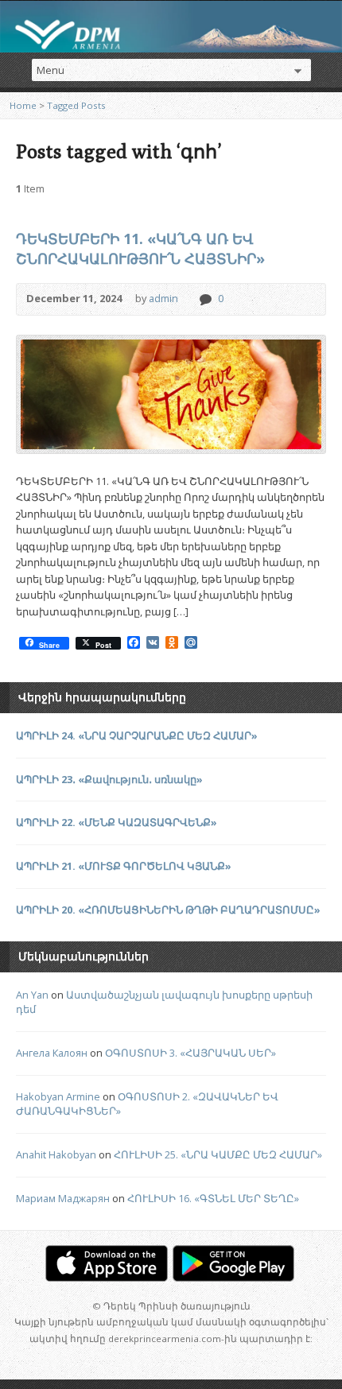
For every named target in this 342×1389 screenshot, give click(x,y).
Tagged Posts (76, 105)
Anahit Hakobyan (56, 1154)
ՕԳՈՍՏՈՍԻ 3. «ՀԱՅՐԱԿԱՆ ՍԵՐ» (190, 1053)
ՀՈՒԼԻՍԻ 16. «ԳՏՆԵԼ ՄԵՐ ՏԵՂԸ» (213, 1198)
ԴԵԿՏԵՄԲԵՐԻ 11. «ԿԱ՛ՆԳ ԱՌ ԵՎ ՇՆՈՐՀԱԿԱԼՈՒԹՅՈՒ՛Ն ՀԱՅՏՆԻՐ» (140, 248)
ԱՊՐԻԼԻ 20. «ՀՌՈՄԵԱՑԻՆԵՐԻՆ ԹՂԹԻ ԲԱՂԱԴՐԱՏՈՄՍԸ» (168, 909)
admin (163, 298)
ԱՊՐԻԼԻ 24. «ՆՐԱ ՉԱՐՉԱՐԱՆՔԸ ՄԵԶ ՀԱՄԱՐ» (137, 735)
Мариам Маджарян (63, 1198)
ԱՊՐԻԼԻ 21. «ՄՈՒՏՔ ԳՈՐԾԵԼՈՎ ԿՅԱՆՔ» (123, 866)
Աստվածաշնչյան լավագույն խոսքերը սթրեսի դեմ (164, 1001)
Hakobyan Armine (58, 1096)
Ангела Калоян (51, 1053)
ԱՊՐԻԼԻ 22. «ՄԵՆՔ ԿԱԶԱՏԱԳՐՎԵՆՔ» (116, 822)
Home (23, 105)
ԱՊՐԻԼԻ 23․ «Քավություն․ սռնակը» (109, 779)
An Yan (32, 994)
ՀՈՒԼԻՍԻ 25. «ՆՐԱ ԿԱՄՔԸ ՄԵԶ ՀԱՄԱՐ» (218, 1154)
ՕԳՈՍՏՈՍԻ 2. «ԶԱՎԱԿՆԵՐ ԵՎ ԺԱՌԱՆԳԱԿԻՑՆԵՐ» (147, 1103)
